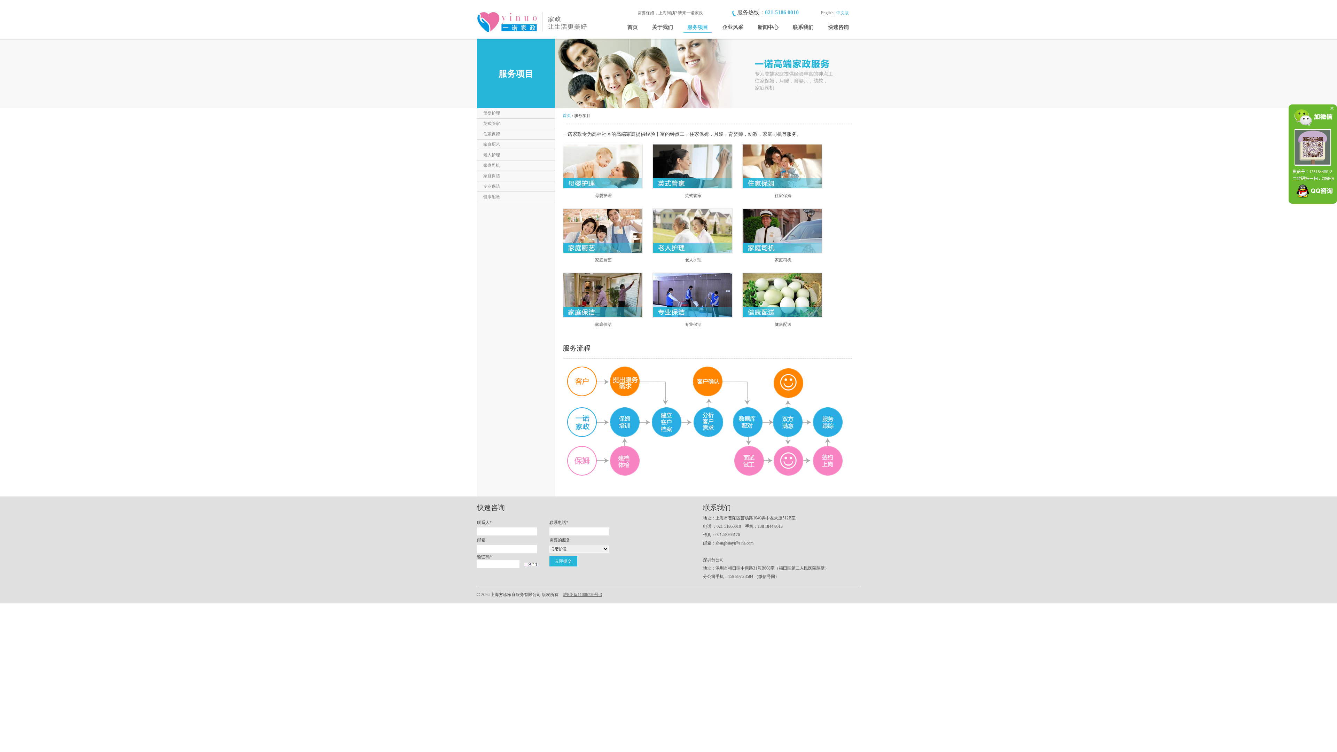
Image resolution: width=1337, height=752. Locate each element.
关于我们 (662, 27)
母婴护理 (491, 113)
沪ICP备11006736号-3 (582, 594)
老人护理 (491, 154)
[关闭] (1330, 110)
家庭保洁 (491, 175)
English (827, 12)
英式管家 (491, 123)
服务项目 (697, 27)
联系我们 (803, 27)
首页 (632, 27)
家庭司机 (491, 165)
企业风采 (732, 27)
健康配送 (491, 196)
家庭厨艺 (491, 144)
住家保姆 (491, 134)
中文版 (842, 12)
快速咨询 (838, 27)
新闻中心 (768, 27)
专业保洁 (491, 186)
